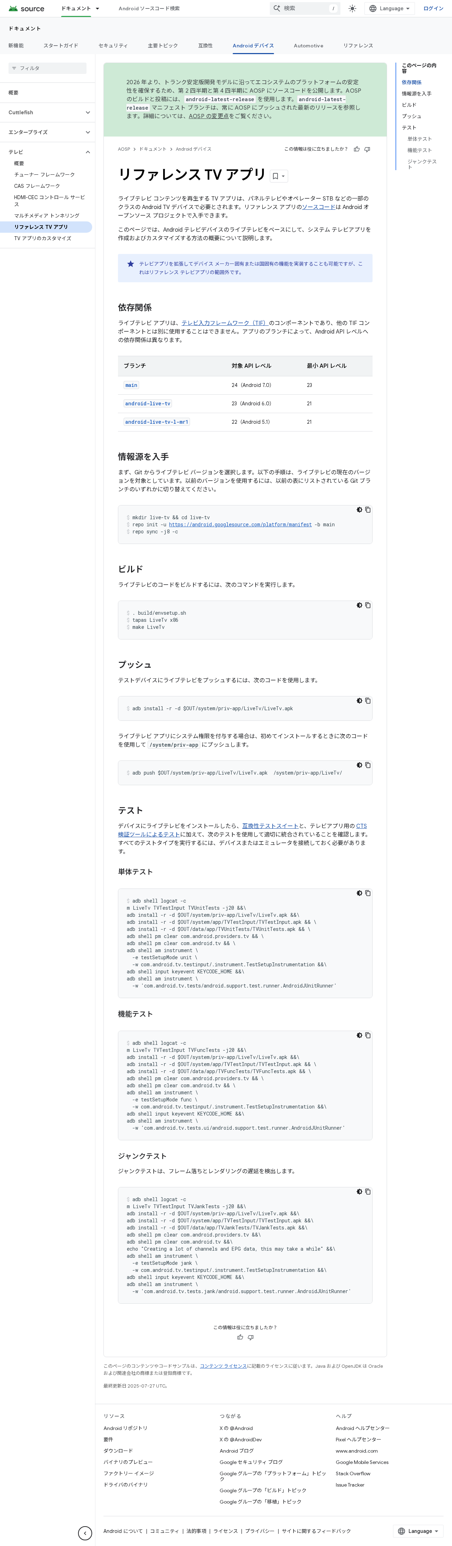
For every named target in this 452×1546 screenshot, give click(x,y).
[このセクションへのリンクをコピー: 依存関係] (159, 308)
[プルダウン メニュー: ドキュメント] (100, 8)
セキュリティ (114, 45)
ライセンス (225, 1531)
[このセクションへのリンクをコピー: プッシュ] (159, 665)
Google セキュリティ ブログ (251, 1462)
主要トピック (163, 45)
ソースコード (318, 207)
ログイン (433, 8)
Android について (123, 1531)
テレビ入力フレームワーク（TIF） (225, 323)
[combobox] (305, 8)
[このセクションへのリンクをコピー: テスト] (150, 811)
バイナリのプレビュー (128, 1462)
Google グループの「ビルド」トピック (263, 1490)
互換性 (205, 45)
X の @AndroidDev (241, 1439)
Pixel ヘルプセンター (358, 1439)
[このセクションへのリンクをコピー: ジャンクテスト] (174, 1157)
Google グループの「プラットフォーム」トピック (273, 1476)
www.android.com (357, 1451)
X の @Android (236, 1428)
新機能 (16, 45)
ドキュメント (76, 8)
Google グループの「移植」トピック (261, 1502)
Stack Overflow (353, 1473)
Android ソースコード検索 (149, 8)
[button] (42, 112)
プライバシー (260, 1531)
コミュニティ (164, 1531)
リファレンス (358, 45)
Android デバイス (253, 45)
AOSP (124, 149)
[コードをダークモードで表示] (359, 509)
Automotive (308, 45)
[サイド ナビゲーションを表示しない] (85, 1533)
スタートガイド (61, 45)
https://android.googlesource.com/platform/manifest (240, 524)
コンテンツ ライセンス (223, 1366)
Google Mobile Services (362, 1462)
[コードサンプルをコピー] (368, 509)
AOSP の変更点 (209, 116)
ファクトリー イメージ (128, 1473)
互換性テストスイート (270, 826)
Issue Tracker (350, 1485)
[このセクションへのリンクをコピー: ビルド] (150, 570)
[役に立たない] (367, 149)
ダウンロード (118, 1451)
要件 (108, 1439)
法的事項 (196, 1531)
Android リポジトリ (125, 1428)
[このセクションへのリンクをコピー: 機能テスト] (160, 1015)
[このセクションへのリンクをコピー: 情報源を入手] (176, 457)
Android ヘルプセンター (363, 1428)
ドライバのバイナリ (125, 1485)
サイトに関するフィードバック (316, 1531)
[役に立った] (356, 149)
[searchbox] (47, 68)
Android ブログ (237, 1451)
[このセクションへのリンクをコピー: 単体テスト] (160, 872)
